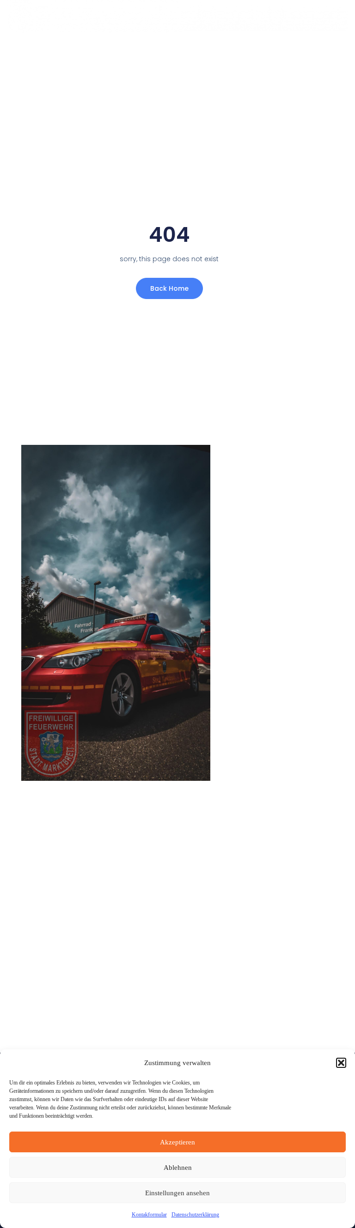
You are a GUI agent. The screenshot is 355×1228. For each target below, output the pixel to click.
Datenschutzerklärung (195, 1214)
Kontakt (248, 51)
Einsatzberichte (310, 51)
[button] (341, 1062)
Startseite (126, 51)
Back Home (169, 288)
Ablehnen (178, 1167)
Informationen (188, 51)
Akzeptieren (177, 1142)
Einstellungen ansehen (177, 1193)
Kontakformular (149, 1214)
